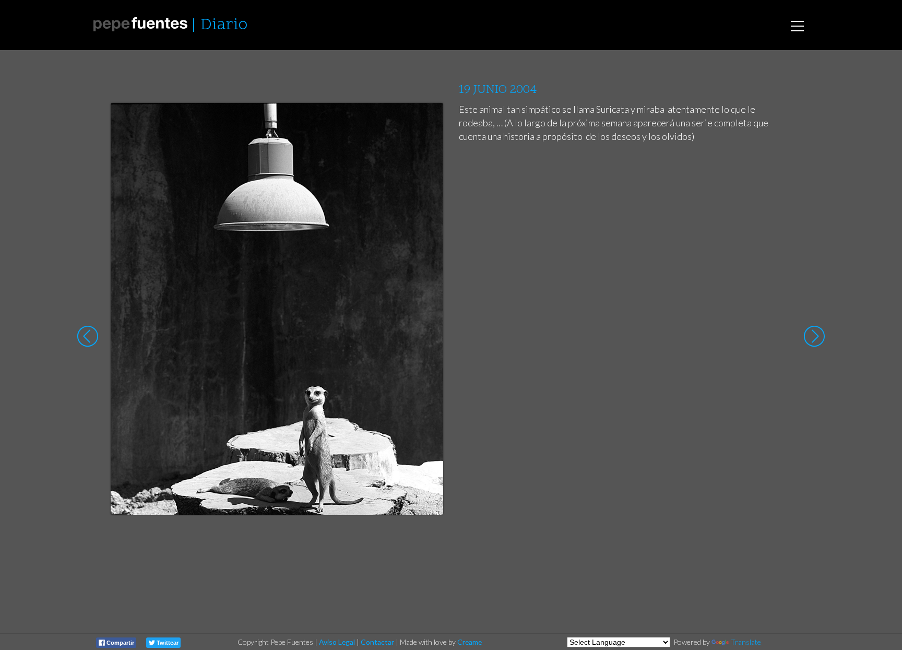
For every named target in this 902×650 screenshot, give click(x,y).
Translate (746, 641)
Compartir (119, 643)
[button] (427, 120)
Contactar (377, 641)
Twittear (167, 643)
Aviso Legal (337, 641)
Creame (469, 641)
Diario (223, 25)
